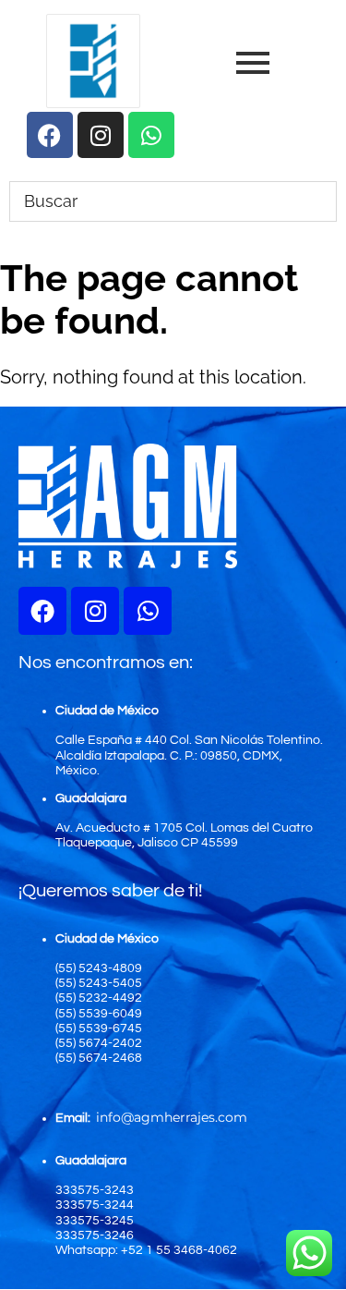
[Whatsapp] (148, 611)
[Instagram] (95, 611)
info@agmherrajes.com (171, 1117)
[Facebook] (42, 611)
